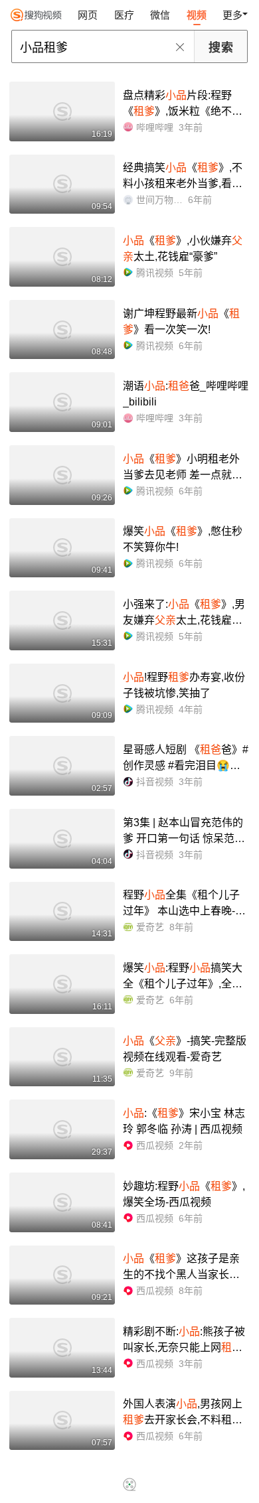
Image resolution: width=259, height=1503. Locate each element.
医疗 (124, 15)
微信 (160, 15)
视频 (197, 15)
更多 (232, 15)
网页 (88, 15)
